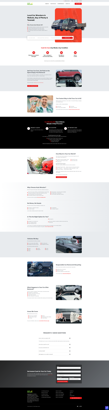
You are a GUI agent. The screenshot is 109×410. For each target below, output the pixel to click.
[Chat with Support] (106, 407)
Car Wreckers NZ (60, 3)
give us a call (50, 374)
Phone (58, 373)
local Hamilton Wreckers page (44, 320)
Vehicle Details (59, 377)
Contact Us (68, 3)
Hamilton (47, 3)
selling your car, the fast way (38, 82)
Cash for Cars (53, 3)
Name (58, 366)
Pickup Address (71, 377)
